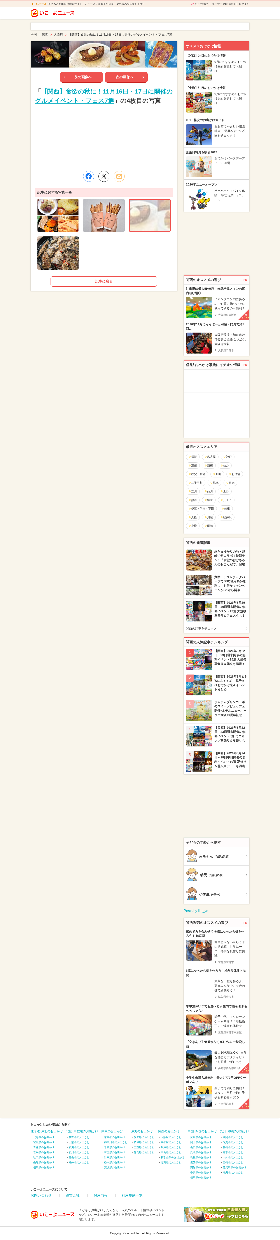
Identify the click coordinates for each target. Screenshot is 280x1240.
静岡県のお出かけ (144, 1152)
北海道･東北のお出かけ (47, 1131)
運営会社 (73, 1195)
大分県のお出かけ (233, 1157)
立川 (194, 491)
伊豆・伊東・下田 (202, 508)
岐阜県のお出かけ (144, 1142)
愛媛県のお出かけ (200, 1162)
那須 (194, 465)
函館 (210, 525)
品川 (210, 491)
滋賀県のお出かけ (171, 1162)
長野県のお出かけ (79, 1137)
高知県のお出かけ (200, 1167)
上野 (226, 491)
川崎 (218, 474)
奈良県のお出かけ (171, 1152)
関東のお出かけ (112, 1131)
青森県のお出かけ (43, 1147)
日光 (231, 482)
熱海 (194, 500)
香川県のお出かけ (200, 1172)
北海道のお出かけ (43, 1137)
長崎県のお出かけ (233, 1147)
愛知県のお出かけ (144, 1137)
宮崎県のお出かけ (233, 1162)
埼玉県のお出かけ (114, 1152)
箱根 (227, 508)
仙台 (226, 465)
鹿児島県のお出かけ (234, 1167)
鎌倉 (210, 500)
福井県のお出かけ (79, 1162)
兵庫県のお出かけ (171, 1147)
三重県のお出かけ (144, 1147)
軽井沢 (227, 517)
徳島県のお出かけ (200, 1177)
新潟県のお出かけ (79, 1147)
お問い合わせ (41, 1195)
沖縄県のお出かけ (233, 1172)
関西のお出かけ (169, 1131)
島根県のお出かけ (200, 1157)
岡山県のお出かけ (200, 1142)
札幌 (216, 482)
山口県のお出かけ (200, 1147)
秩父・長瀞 (198, 474)
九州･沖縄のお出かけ (234, 1131)
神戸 (229, 456)
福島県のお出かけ (43, 1167)
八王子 (227, 500)
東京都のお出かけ (114, 1137)
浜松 (194, 517)
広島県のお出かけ (200, 1137)
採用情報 (101, 1195)
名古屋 (211, 456)
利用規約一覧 (132, 1195)
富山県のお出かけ (79, 1157)
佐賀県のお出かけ (233, 1142)
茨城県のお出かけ (114, 1167)
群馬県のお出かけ (114, 1157)
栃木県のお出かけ (114, 1162)
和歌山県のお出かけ (172, 1157)
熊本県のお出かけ (233, 1152)
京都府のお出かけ (171, 1142)
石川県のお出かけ (79, 1152)
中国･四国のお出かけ (202, 1131)
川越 (210, 517)
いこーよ (41, 3)
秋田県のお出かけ (43, 1157)
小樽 (194, 525)
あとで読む (201, 3)
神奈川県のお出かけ (116, 1142)
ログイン (244, 3)
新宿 (210, 465)
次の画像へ (124, 77)
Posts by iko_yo (196, 911)
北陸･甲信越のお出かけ (82, 1131)
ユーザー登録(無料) (223, 3)
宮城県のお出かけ (43, 1142)
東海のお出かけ (142, 1131)
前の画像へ (83, 77)
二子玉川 (197, 482)
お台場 (236, 474)
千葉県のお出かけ (114, 1147)
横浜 (194, 456)
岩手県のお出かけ (43, 1152)
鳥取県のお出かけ (200, 1152)
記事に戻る (104, 281)
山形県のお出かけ (43, 1162)
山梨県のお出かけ (79, 1142)
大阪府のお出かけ (171, 1137)
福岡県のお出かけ (233, 1137)
